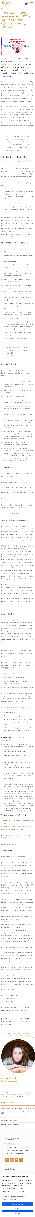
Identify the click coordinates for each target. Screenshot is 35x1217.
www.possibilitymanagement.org (14, 751)
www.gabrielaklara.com (9, 1013)
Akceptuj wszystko (17, 1204)
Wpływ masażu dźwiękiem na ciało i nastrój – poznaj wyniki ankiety (16, 1112)
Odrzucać (17, 1213)
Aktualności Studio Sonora (10, 8)
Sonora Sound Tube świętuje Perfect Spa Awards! (14, 1117)
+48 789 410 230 (11, 1147)
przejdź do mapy (19, 1153)
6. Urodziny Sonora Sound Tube (9, 1120)
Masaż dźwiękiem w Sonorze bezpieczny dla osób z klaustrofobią (17, 1108)
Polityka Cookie (11, 1199)
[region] (17, 1195)
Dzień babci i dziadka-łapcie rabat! (10, 1124)
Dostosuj (17, 1208)
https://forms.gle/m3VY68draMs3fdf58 (18, 579)
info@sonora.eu (11, 1143)
